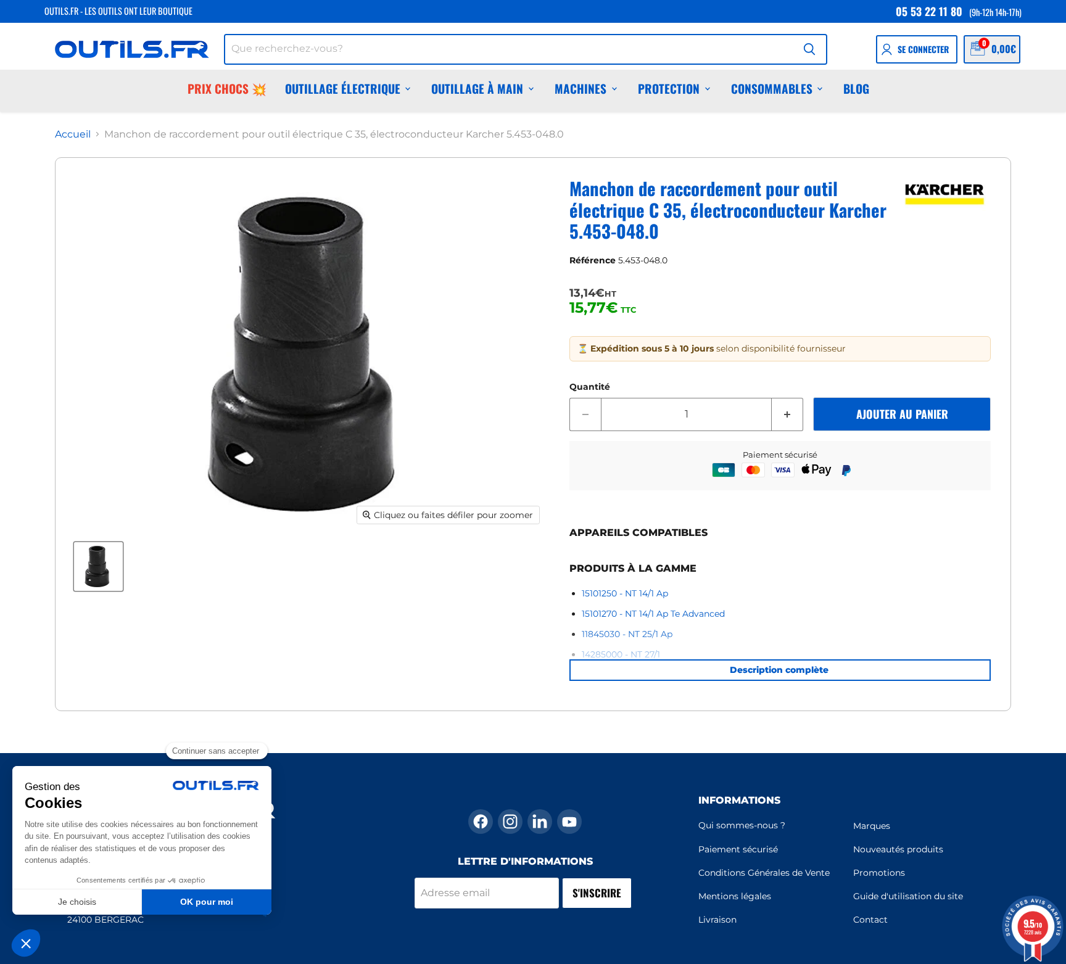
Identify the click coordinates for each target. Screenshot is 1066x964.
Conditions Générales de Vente (764, 872)
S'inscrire (596, 892)
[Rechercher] (809, 49)
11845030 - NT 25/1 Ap (627, 634)
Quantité (589, 387)
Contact (870, 919)
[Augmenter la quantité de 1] (787, 414)
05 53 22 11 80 (929, 11)
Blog (856, 88)
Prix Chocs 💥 (227, 88)
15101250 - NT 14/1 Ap (625, 593)
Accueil (73, 134)
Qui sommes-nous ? (741, 825)
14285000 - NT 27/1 (621, 654)
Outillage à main (477, 88)
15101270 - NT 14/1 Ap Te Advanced (653, 613)
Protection (669, 88)
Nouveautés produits (898, 849)
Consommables (771, 88)
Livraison (717, 919)
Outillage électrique (342, 88)
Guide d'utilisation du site (908, 896)
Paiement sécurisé (738, 849)
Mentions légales (734, 896)
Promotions (879, 872)
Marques (871, 825)
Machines (580, 88)
